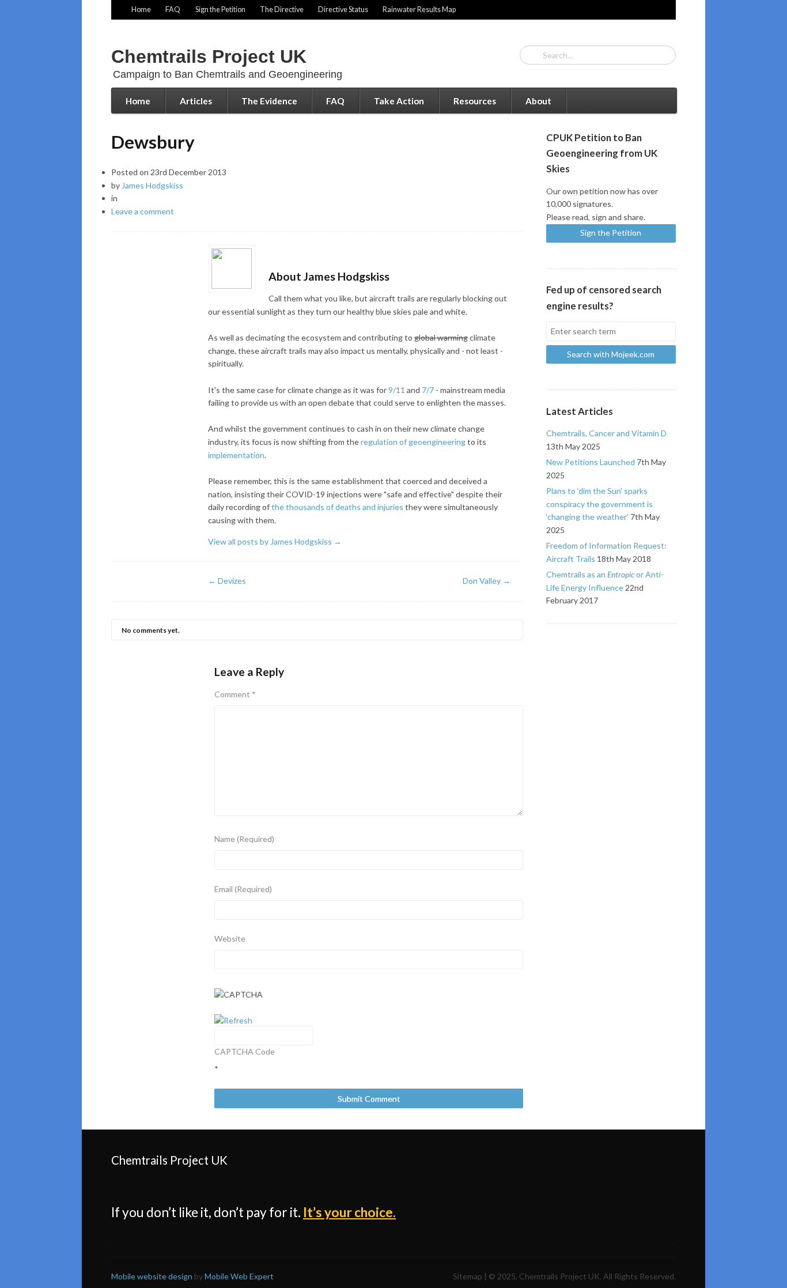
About (538, 101)
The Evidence (269, 101)
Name (244, 839)
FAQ (172, 9)
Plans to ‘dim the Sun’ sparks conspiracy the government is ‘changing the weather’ (599, 504)
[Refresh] (233, 1020)
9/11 (396, 390)
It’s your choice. (349, 1212)
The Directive (282, 9)
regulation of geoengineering (413, 442)
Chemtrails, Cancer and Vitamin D (606, 433)
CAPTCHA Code (244, 1051)
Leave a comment (142, 211)
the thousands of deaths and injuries (337, 507)
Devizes (227, 581)
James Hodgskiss (152, 185)
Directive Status (343, 9)
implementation (236, 455)
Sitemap (467, 1276)
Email (243, 889)
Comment (235, 694)
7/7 (428, 390)
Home (141, 9)
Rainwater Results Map (419, 9)
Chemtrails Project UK (209, 56)
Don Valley (486, 581)
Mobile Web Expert (239, 1276)
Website (229, 938)
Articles (196, 101)
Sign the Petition (220, 9)
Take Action (399, 101)
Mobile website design (151, 1276)
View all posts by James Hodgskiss (275, 541)
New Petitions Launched (590, 462)
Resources (474, 101)
